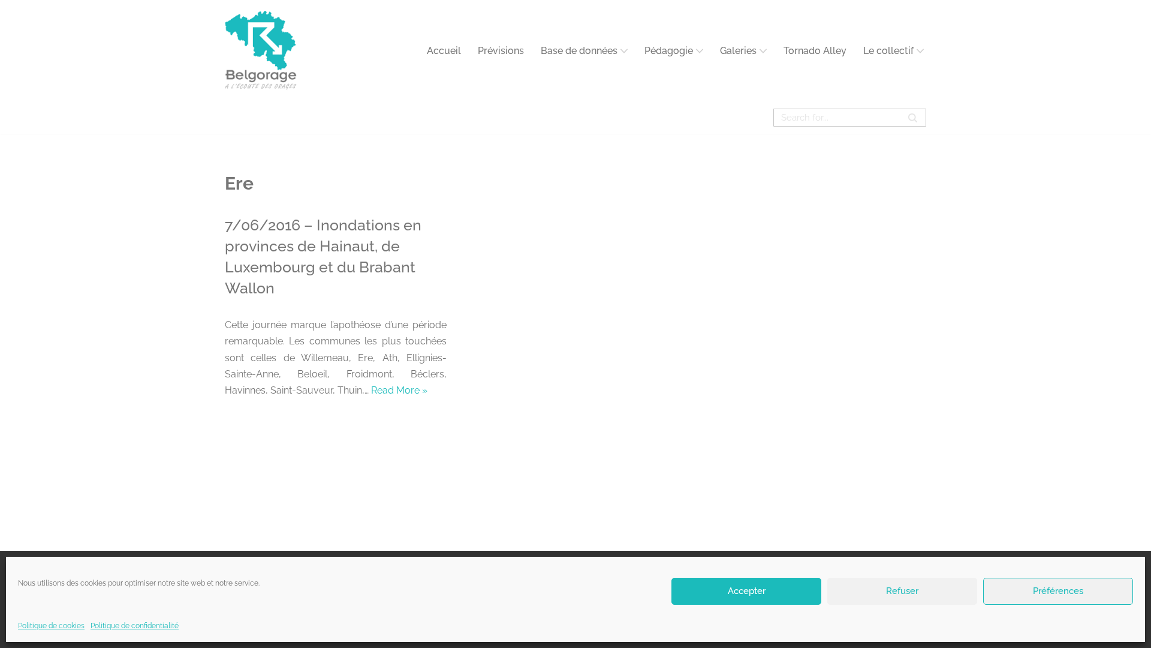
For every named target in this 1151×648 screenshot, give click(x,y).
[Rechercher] (912, 118)
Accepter (747, 591)
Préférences (1058, 591)
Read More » (399, 390)
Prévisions (501, 50)
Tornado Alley (815, 50)
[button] (624, 51)
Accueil (444, 50)
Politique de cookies (51, 626)
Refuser (902, 591)
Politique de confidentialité (135, 626)
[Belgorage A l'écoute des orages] (261, 51)
